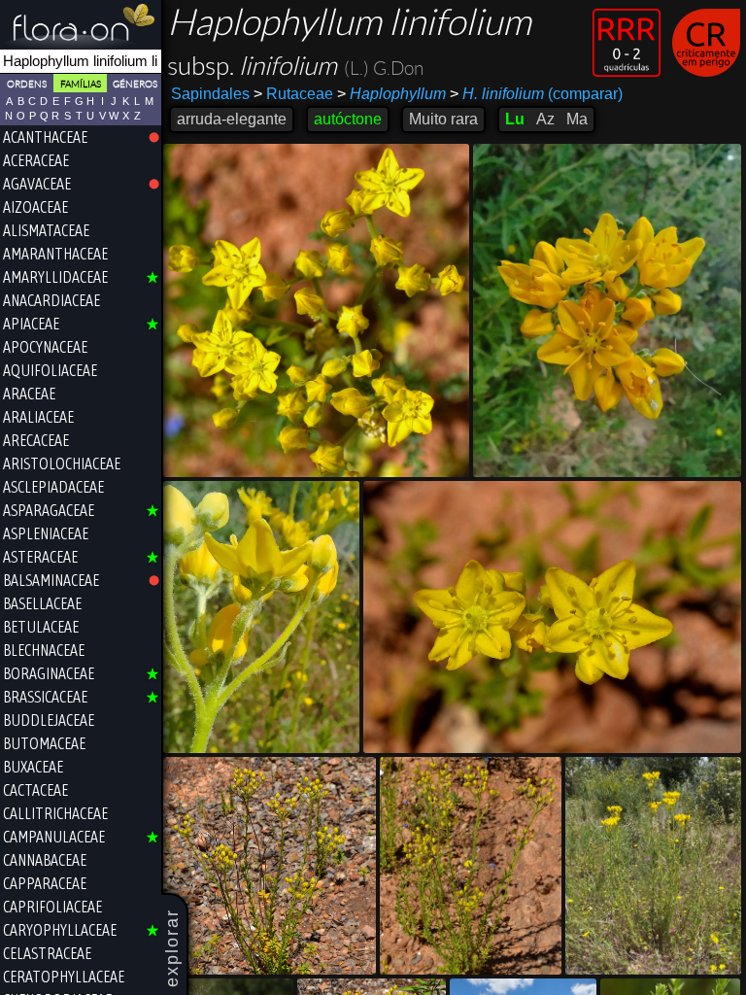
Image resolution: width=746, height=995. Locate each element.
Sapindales (210, 94)
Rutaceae (293, 94)
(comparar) (536, 94)
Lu (515, 119)
